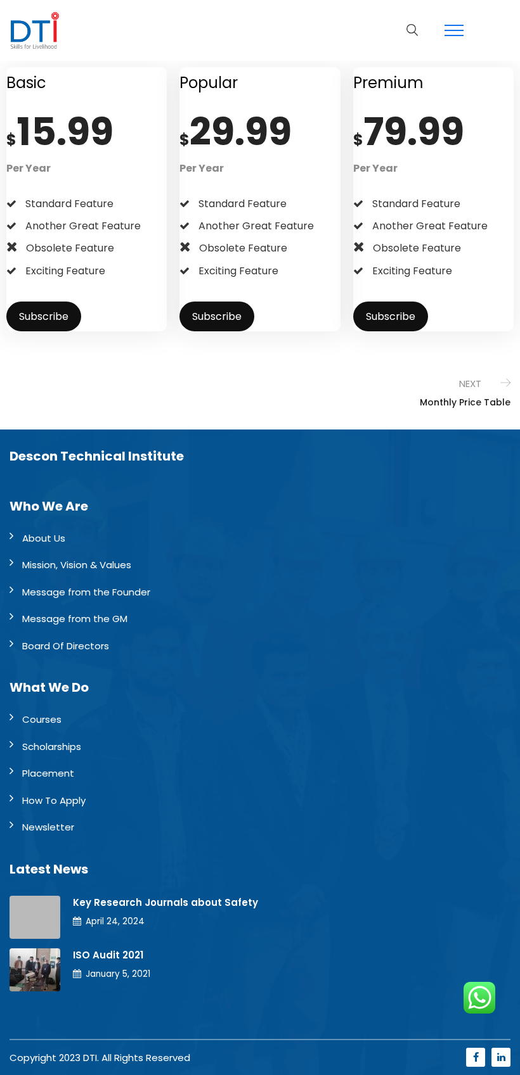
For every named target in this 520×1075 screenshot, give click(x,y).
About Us (43, 538)
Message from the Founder (86, 592)
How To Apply (54, 800)
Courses (42, 719)
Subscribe (43, 316)
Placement (48, 773)
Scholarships (51, 746)
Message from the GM (74, 618)
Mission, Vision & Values (76, 564)
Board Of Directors (65, 645)
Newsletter (48, 827)
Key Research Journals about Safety (165, 902)
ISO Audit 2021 (108, 955)
